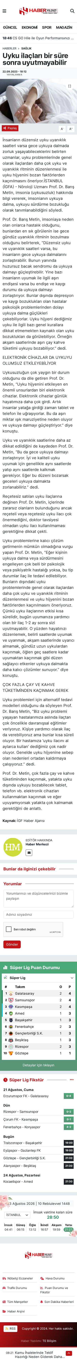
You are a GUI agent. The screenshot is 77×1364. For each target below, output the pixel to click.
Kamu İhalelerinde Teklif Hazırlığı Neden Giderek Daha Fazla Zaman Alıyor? (38, 1357)
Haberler (9, 48)
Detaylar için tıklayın (38, 1065)
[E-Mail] (29, 852)
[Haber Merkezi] (12, 847)
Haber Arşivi (16, 1311)
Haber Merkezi (37, 844)
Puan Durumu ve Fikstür (54, 1290)
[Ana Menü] (4, 11)
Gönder (12, 944)
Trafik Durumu (17, 1288)
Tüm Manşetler (17, 1302)
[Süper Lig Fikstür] (72, 1080)
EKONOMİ (30, 27)
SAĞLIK (26, 48)
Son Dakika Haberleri (59, 1302)
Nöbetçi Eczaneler (20, 1278)
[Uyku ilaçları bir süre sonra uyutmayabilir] (38, 101)
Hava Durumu (55, 1278)
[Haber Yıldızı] (38, 10)
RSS (12, 1328)
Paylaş (12, 128)
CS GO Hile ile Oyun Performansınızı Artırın (39, 38)
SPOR (47, 27)
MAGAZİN (64, 27)
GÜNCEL (10, 27)
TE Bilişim (49, 1341)
